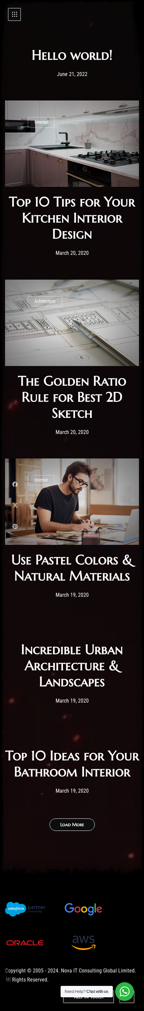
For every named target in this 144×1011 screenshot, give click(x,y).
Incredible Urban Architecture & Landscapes (72, 665)
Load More (72, 824)
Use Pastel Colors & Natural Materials (72, 567)
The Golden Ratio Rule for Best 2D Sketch (72, 396)
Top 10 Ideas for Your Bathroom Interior (72, 763)
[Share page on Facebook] (15, 484)
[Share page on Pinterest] (15, 526)
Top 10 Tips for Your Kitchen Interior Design (72, 217)
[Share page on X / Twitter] (15, 505)
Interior (41, 122)
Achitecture (45, 301)
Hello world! (72, 55)
